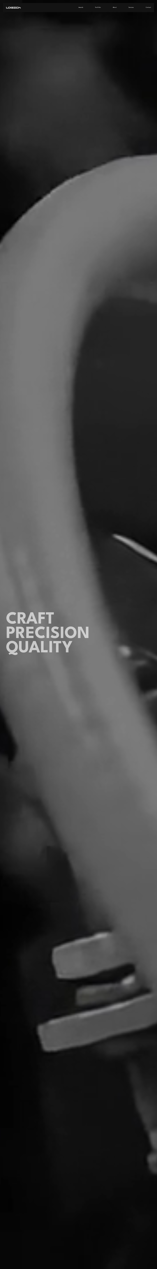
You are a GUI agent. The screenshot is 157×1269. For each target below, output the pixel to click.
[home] (42, 7)
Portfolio (98, 7)
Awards (80, 7)
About (115, 7)
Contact (148, 7)
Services (131, 7)
